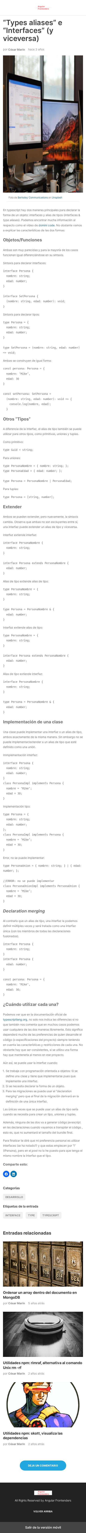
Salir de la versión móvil (43, 1527)
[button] (6, 1174)
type (31, 1215)
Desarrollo (14, 1197)
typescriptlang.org (15, 1019)
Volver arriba (43, 1511)
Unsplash (57, 197)
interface (12, 1215)
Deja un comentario (43, 1465)
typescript (50, 1215)
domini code (47, 225)
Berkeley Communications (33, 197)
